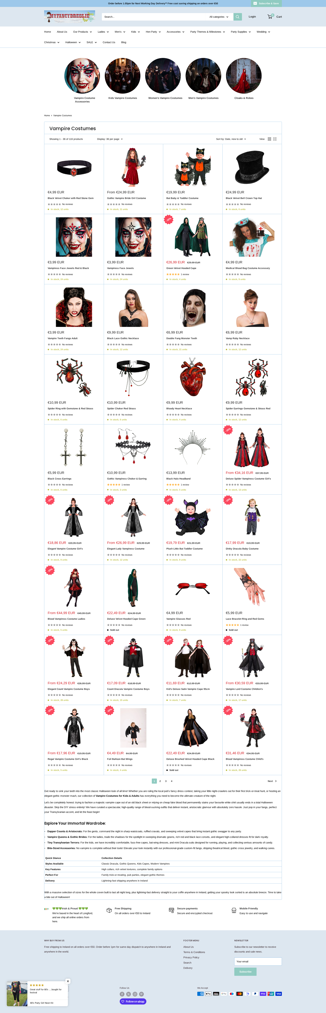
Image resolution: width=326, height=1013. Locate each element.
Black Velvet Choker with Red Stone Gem (71, 198)
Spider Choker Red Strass (121, 408)
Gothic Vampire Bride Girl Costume (126, 198)
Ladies (101, 31)
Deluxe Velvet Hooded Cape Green (126, 618)
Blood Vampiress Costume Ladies (66, 618)
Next (270, 781)
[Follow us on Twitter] (128, 994)
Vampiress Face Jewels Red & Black (68, 268)
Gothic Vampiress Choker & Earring (127, 478)
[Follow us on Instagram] (135, 994)
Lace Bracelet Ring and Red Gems (245, 618)
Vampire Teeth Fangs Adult (62, 338)
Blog (123, 42)
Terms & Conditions (194, 952)
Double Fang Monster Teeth (181, 338)
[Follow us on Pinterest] (141, 994)
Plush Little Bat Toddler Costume (184, 548)
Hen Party (151, 31)
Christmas (50, 42)
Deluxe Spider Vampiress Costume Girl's (248, 478)
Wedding (261, 31)
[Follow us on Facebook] (122, 994)
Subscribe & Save (269, 3)
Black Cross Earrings (59, 478)
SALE (90, 42)
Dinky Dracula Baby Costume (242, 548)
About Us (62, 31)
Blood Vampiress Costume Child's (245, 759)
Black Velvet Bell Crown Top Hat (244, 198)
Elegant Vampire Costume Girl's (65, 548)
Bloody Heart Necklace (179, 408)
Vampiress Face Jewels (120, 268)
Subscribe (245, 971)
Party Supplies (239, 31)
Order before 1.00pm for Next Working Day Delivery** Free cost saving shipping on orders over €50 (163, 3)
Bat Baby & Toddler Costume (182, 198)
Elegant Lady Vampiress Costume (125, 548)
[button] (67, 981)
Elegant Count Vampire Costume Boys (69, 689)
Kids (133, 31)
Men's (118, 31)
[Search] (237, 17)
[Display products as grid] (269, 139)
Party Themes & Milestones (205, 31)
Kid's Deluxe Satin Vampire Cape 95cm (188, 689)
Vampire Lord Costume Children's (244, 689)
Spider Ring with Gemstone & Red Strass (70, 408)
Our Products (80, 31)
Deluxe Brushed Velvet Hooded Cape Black (190, 759)
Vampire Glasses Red (178, 618)
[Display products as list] (275, 139)
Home (47, 31)
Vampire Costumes (62, 115)
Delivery (188, 967)
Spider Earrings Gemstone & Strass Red (248, 408)
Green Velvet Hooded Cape (181, 268)
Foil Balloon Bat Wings (120, 759)
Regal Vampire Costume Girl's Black (68, 759)
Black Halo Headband (178, 478)
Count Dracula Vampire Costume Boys (128, 689)
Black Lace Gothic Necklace (123, 338)
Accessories (174, 31)
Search (187, 962)
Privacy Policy (191, 957)
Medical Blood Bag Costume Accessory (248, 268)
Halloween (71, 42)
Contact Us (109, 42)
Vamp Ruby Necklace (238, 338)
